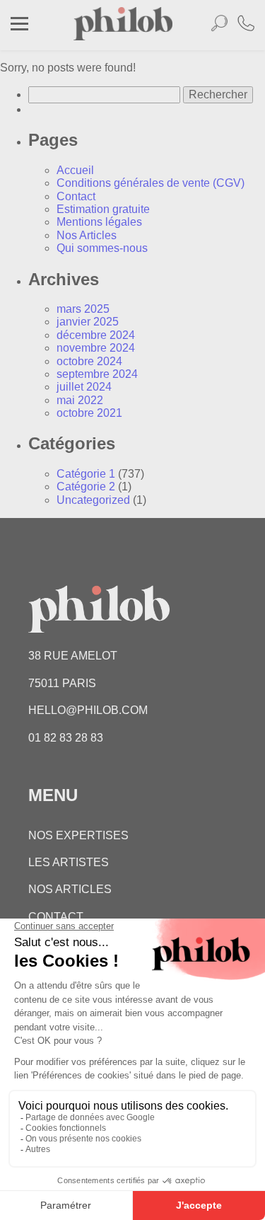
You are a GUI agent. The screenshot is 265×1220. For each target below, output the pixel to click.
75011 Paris (62, 683)
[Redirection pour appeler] (245, 25)
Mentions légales (99, 222)
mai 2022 (80, 400)
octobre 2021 (89, 413)
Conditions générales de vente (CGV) (151, 183)
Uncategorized (93, 500)
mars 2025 (83, 309)
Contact (76, 196)
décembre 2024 (96, 335)
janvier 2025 (88, 322)
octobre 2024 (89, 361)
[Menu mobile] (19, 25)
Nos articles (70, 889)
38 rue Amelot (72, 656)
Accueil (75, 170)
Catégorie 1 (86, 474)
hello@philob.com (88, 710)
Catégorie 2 (86, 486)
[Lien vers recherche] (219, 25)
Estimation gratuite (103, 209)
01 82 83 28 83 (65, 738)
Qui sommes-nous (102, 248)
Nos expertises (78, 835)
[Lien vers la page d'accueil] (122, 36)
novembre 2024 (96, 348)
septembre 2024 (97, 374)
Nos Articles (87, 235)
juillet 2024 (84, 387)
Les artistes (68, 862)
